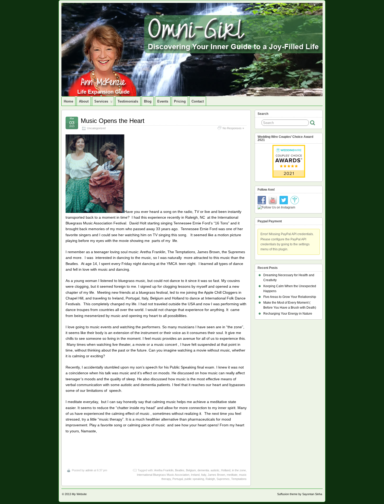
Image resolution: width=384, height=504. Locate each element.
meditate (232, 474)
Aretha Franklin (163, 470)
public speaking (194, 478)
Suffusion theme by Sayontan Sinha (299, 494)
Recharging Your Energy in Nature (287, 313)
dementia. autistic (208, 470)
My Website (79, 494)
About (84, 101)
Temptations (239, 478)
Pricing (180, 101)
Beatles (179, 470)
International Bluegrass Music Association (163, 474)
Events (162, 101)
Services (101, 101)
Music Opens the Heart (112, 120)
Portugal (177, 478)
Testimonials (128, 101)
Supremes (223, 478)
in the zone (239, 470)
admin (89, 470)
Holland (225, 470)
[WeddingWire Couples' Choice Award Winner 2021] (288, 176)
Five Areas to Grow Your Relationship (289, 297)
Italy (203, 474)
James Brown (216, 474)
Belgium (191, 470)
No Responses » (233, 128)
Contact (197, 101)
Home (68, 101)
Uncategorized (96, 128)
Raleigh (210, 478)
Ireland (195, 474)
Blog (148, 101)
